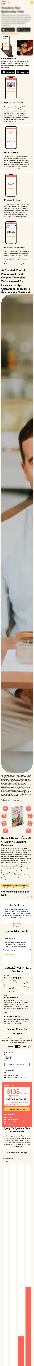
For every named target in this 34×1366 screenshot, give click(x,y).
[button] (28, 896)
